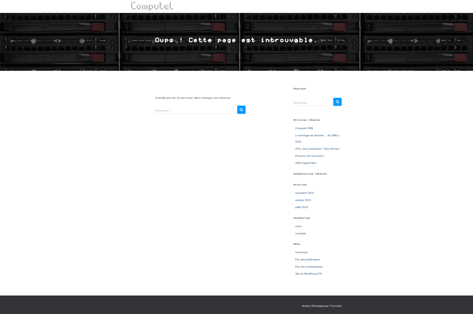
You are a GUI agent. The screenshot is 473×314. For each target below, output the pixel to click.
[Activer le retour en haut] (465, 306)
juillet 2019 (301, 207)
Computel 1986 (304, 128)
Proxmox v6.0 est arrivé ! (309, 155)
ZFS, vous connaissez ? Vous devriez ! (318, 148)
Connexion (301, 252)
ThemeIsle (335, 305)
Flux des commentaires (309, 266)
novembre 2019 (304, 192)
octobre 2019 (303, 200)
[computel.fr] (152, 6)
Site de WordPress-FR (308, 273)
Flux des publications (307, 259)
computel (300, 233)
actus (298, 226)
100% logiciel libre (305, 162)
